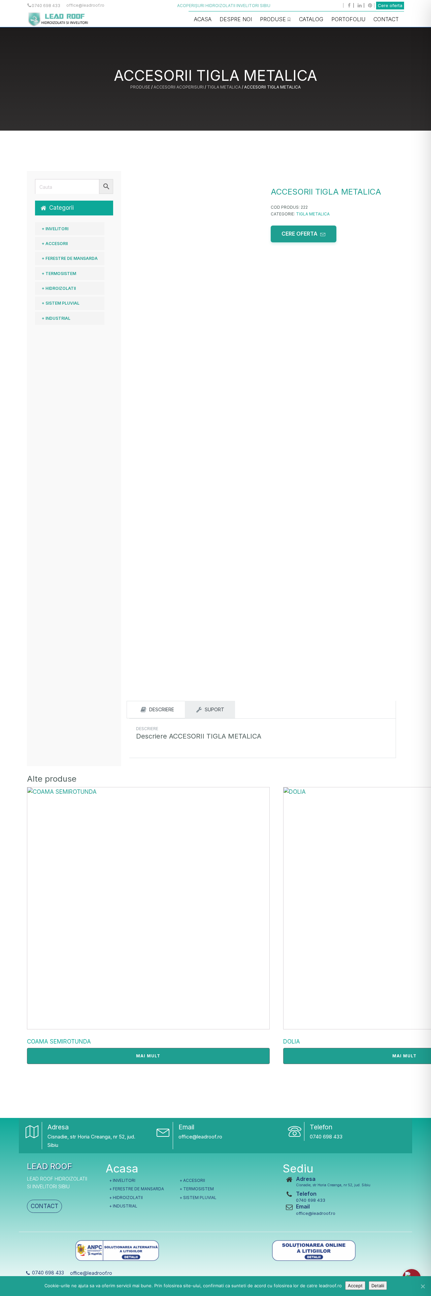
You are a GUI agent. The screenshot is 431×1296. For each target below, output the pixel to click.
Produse (273, 19)
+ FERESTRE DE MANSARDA (70, 258)
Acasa (202, 19)
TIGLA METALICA (224, 87)
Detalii (377, 1285)
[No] (422, 1286)
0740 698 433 (326, 1136)
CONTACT (44, 1206)
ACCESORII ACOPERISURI (179, 87)
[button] (74, 208)
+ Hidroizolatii (59, 288)
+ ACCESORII (55, 243)
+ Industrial (56, 318)
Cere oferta (390, 5)
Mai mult (148, 1055)
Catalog (311, 19)
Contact (386, 19)
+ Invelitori (55, 228)
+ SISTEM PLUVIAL (60, 303)
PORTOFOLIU (348, 19)
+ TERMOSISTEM (59, 273)
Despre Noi (236, 19)
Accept (355, 1285)
